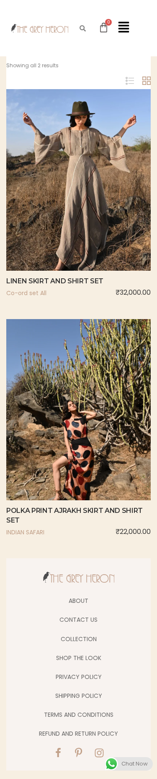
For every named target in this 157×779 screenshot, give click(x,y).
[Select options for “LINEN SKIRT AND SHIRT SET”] (61, 198)
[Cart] (103, 27)
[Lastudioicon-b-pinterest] (79, 753)
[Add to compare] (96, 198)
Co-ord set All (26, 293)
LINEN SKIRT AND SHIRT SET (54, 281)
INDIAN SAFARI (25, 532)
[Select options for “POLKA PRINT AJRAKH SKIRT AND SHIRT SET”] (61, 428)
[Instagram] (99, 753)
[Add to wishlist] (78, 198)
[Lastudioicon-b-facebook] (58, 753)
